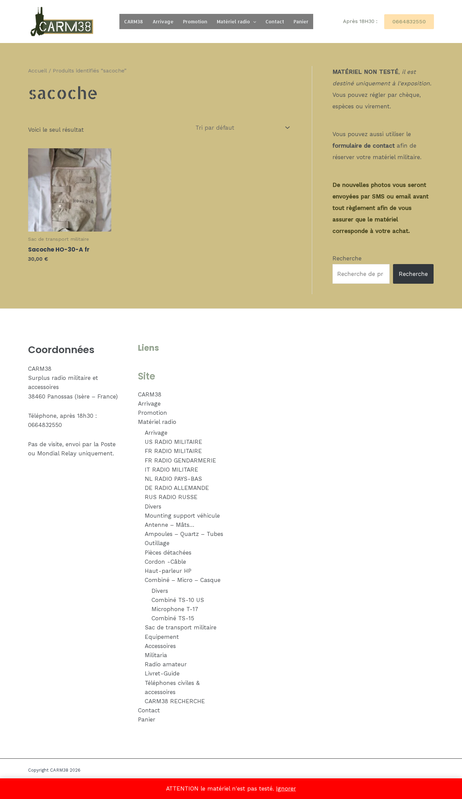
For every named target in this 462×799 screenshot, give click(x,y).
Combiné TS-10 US (178, 600)
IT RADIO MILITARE (171, 469)
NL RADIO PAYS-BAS (173, 478)
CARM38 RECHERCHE (175, 701)
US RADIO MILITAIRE (173, 441)
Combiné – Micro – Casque (183, 580)
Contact (274, 21)
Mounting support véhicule (182, 515)
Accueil (37, 70)
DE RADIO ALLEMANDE (177, 487)
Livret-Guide (162, 673)
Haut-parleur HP (168, 570)
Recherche (347, 258)
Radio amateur (166, 664)
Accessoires (160, 646)
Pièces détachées (168, 552)
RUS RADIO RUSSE (171, 497)
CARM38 (133, 21)
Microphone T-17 (175, 609)
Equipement (162, 636)
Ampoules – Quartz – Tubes (184, 534)
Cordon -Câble (165, 561)
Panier (301, 21)
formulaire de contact (363, 145)
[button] (253, 21)
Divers (153, 506)
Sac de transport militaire (180, 627)
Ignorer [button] (286, 788)
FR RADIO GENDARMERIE (180, 460)
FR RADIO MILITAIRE (173, 451)
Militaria (156, 655)
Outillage (157, 543)
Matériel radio (233, 21)
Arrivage (163, 21)
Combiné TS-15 (173, 618)
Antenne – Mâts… (169, 524)
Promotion (195, 21)
